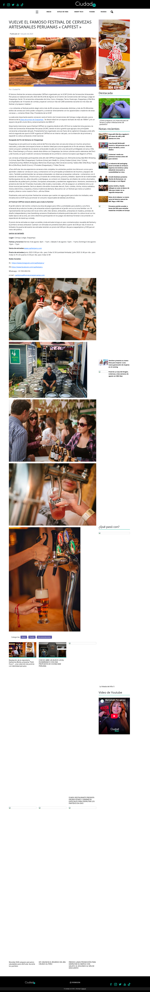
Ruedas (103, 12)
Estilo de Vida (62, 12)
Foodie (92, 12)
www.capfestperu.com (33, 248)
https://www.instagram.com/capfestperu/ (28, 263)
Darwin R (83, 988)
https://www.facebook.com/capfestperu (27, 267)
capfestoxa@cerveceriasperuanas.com (30, 275)
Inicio (49, 12)
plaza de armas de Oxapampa (31, 119)
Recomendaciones (44, 637)
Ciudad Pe (16, 89)
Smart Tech (78, 12)
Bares (24, 637)
